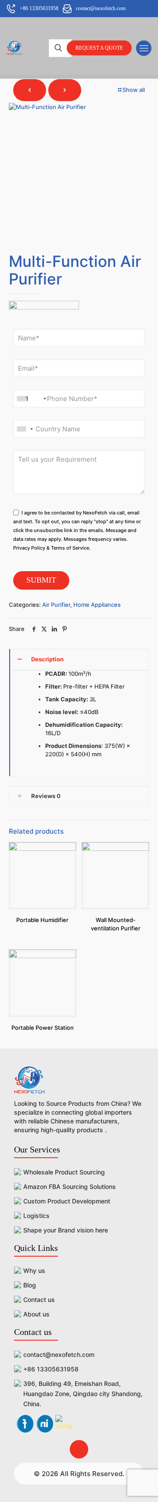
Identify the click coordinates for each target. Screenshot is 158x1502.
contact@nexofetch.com (58, 1354)
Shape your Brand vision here (65, 1230)
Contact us (39, 1299)
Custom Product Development (66, 1201)
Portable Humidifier (42, 919)
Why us (34, 1270)
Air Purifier (56, 604)
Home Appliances (97, 604)
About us (36, 1314)
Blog (29, 1285)
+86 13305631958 (51, 1369)
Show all (133, 89)
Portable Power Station (42, 1027)
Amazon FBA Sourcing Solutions (69, 1186)
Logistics (36, 1215)
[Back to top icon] (79, 1449)
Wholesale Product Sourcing (64, 1172)
